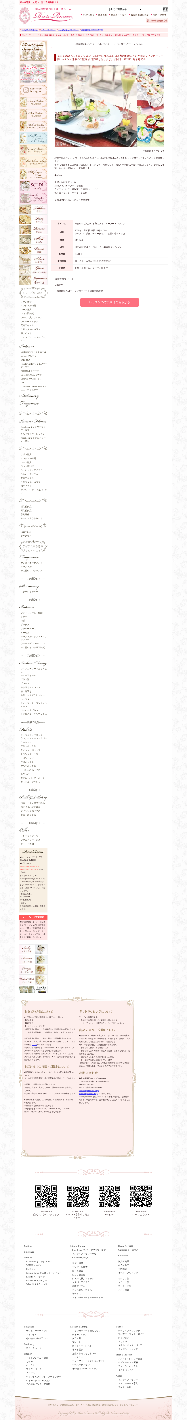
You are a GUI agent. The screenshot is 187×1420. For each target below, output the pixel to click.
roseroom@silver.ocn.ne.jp (29, 866)
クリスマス (26, 536)
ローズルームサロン (30, 30)
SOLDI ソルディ (29, 356)
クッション (26, 742)
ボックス (25, 624)
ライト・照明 (27, 844)
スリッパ (25, 774)
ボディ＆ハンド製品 (30, 807)
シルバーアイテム (29, 321)
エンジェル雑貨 (28, 305)
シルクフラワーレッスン (68, 30)
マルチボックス (28, 766)
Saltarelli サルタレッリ (31, 379)
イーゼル (25, 632)
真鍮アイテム (27, 325)
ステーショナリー (29, 591)
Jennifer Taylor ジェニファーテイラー (44, 1273)
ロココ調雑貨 (27, 313)
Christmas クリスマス (128, 1250)
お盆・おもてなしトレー (33, 695)
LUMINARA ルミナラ (31, 375)
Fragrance (29, 1251)
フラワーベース (28, 628)
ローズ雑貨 (26, 309)
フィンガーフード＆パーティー (87, 1297)
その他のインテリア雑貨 (33, 647)
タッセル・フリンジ (30, 782)
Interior (28, 1353)
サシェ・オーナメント (32, 562)
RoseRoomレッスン (81, 1257)
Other (119, 1375)
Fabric (119, 1326)
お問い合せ (113, 1405)
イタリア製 (123, 1278)
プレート (25, 683)
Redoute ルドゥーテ (30, 371)
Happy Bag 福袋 (125, 1246)
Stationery (29, 1246)
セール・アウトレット (32, 518)
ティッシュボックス (30, 750)
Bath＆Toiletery (124, 1354)
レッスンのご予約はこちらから (109, 302)
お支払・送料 (73, 1405)
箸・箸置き (26, 691)
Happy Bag (25, 532)
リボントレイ (27, 758)
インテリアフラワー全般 (84, 1254)
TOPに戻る (53, 1405)
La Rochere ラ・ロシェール (33, 352)
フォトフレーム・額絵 (32, 612)
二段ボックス (27, 762)
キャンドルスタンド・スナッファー (43, 1376)
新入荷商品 (26, 506)
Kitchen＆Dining (78, 1326)
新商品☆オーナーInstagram (92, 30)
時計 (23, 620)
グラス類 (25, 679)
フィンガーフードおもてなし (86, 1330)
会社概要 (63, 1405)
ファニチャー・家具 (30, 840)
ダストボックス (28, 746)
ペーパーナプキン (29, 710)
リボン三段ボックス (30, 770)
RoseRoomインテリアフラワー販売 (89, 1250)
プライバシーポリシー (129, 1405)
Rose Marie (123, 1255)
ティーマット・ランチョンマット (88, 1361)
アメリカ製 (123, 1290)
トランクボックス (29, 754)
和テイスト (26, 333)
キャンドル (26, 566)
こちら (34, 1045)
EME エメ (25, 360)
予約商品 (25, 514)
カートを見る (86, 1405)
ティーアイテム (28, 675)
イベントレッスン (48, 30)
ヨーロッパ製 (124, 1286)
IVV (23, 383)
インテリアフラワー (30, 836)
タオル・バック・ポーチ (33, 778)
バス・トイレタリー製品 (33, 803)
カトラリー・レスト (30, 687)
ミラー (24, 616)
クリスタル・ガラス (30, 329)
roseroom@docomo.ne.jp (29, 869)
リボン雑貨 (26, 301)
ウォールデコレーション (33, 643)
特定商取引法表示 (100, 1405)
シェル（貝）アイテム (32, 317)
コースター (26, 699)
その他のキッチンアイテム (34, 714)
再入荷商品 (26, 510)
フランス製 (123, 1282)
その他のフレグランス (32, 570)
